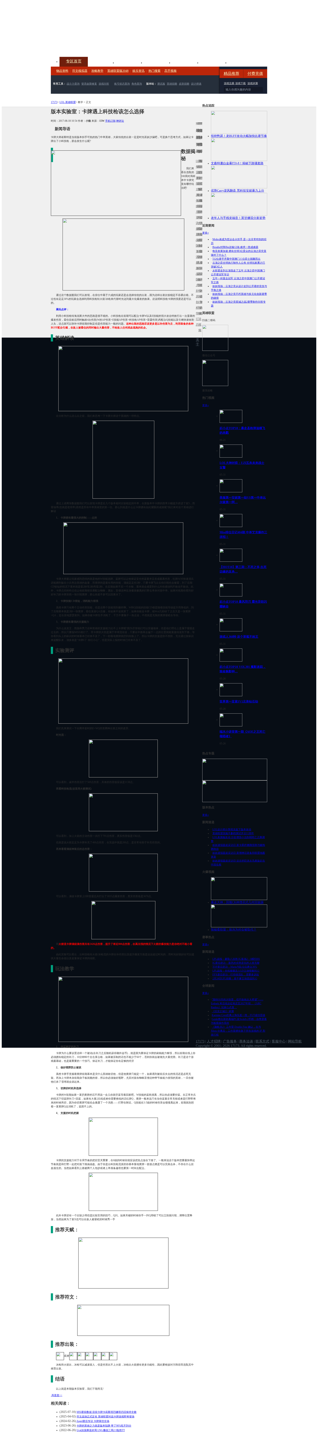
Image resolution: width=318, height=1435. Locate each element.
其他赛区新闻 (201, 231)
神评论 (120, 120)
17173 (54, 102)
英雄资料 (130, 62)
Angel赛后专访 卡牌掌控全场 (92, 1421)
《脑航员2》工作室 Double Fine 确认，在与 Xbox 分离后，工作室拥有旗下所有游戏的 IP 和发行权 (238, 1030)
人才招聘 (214, 1041)
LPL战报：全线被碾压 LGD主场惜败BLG (235, 970)
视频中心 (102, 62)
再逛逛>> (56, 1395)
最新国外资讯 (200, 175)
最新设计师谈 (200, 276)
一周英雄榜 (197, 234)
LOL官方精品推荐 (197, 268)
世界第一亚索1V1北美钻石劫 (239, 701)
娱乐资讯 (138, 70)
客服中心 (279, 1041)
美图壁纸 (214, 62)
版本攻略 (186, 62)
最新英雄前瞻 (200, 243)
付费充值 (255, 73)
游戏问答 (104, 83)
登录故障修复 (89, 83)
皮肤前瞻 (184, 83)
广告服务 (230, 1041)
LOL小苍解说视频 (199, 279)
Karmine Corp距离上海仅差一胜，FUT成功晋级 (238, 1015)
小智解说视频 (199, 316)
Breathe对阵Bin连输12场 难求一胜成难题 (235, 247)
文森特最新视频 (199, 240)
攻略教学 (97, 70)
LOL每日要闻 (196, 172)
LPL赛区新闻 (201, 200)
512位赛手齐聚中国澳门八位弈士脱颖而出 (236, 258)
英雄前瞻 (172, 83)
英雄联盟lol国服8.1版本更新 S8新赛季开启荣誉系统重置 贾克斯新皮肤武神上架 (84, 46)
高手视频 (170, 70)
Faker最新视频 (199, 206)
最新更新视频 (199, 175)
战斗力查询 (73, 83)
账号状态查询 (122, 83)
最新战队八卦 (196, 276)
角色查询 (137, 83)
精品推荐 (231, 73)
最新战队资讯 (196, 243)
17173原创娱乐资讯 (196, 206)
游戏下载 (240, 83)
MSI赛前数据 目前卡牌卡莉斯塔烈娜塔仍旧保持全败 (107, 1412)
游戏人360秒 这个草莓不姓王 (239, 636)
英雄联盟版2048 (117, 70)
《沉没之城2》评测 (223, 1011)
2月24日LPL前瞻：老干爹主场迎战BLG (234, 978)
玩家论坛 (242, 62)
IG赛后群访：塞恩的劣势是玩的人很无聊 (235, 962)
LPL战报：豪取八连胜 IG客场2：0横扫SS (236, 958)
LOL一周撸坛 (201, 296)
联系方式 (262, 1041)
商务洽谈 (246, 1041)
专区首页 (74, 61)
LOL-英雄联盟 (67, 102)
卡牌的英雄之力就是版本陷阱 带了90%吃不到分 (104, 1425)
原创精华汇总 (196, 310)
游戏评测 (252, 83)
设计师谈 (196, 83)
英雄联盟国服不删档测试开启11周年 (233, 833)
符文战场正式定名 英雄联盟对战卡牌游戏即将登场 (105, 1416)
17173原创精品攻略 (197, 178)
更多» (205, 232)
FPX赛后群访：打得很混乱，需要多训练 (235, 974)
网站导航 (295, 1041)
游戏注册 (229, 83)
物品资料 (62, 70)
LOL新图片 (197, 209)
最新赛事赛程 (201, 265)
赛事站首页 (201, 172)
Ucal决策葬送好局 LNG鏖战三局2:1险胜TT (101, 1430)
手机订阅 (110, 120)
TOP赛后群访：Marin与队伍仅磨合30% (234, 966)
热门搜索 (154, 70)
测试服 (161, 83)
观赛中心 (158, 62)
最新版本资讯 (200, 209)
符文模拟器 (79, 70)
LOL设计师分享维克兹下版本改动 (231, 829)
